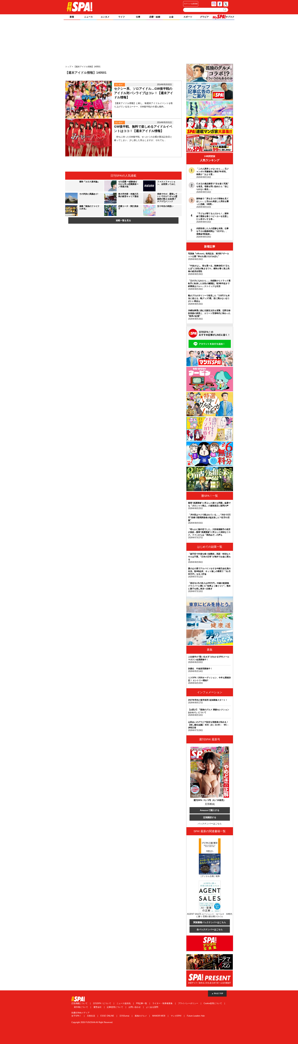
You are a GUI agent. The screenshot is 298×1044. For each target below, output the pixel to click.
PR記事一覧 (142, 1003)
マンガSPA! (176, 1016)
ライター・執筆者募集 (162, 1003)
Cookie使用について (213, 1003)
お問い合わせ (135, 1007)
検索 (225, 10)
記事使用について (115, 1007)
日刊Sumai (125, 1016)
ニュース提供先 (124, 1003)
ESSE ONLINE (107, 1016)
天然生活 (91, 1016)
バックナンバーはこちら (210, 823)
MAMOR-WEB (159, 1016)
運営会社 (97, 1007)
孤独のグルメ (141, 1016)
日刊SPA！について (102, 1003)
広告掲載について (79, 1003)
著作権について (81, 1007)
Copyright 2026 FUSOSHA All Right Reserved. (92, 1022)
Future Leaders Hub (196, 1016)
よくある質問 (152, 1007)
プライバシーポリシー (188, 1003)
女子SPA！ (76, 1016)
